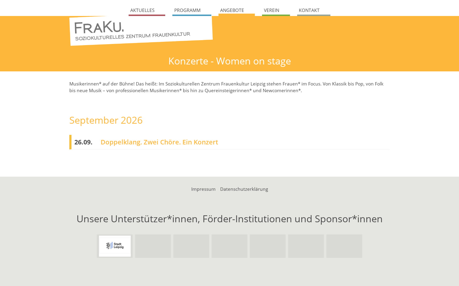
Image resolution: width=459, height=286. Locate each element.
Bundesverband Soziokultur (306, 246)
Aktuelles (142, 10)
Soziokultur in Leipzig (344, 246)
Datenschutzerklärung (244, 189)
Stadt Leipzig (115, 246)
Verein (271, 10)
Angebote (232, 10)
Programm (187, 10)
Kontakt (309, 10)
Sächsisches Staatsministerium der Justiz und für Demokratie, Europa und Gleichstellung (229, 246)
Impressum (203, 189)
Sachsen (153, 246)
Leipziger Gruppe (268, 246)
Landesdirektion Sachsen (191, 246)
